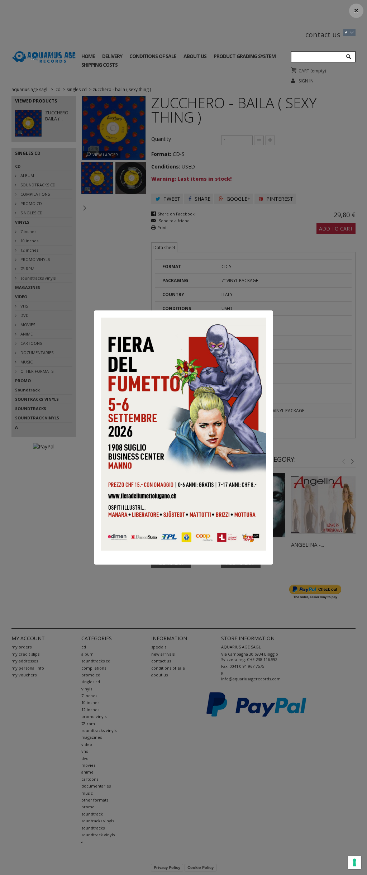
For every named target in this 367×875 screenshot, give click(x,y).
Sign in (306, 81)
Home (88, 56)
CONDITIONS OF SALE (152, 56)
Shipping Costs (99, 64)
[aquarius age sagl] (43, 55)
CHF (348, 23)
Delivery (112, 56)
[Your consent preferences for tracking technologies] (354, 862)
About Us (195, 56)
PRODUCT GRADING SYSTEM (245, 56)
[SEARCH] (348, 57)
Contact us (322, 34)
